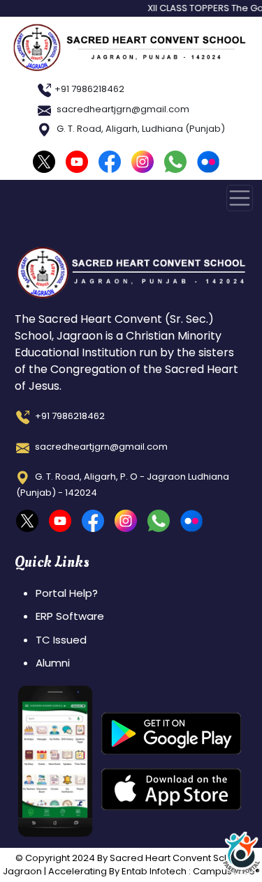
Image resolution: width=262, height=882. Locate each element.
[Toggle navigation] (239, 198)
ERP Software (70, 616)
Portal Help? (67, 593)
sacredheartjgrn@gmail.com (121, 109)
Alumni (53, 662)
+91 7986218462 (89, 89)
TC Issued (61, 639)
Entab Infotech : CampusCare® (191, 871)
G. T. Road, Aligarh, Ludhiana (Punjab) (139, 128)
